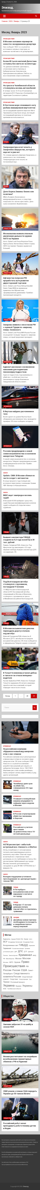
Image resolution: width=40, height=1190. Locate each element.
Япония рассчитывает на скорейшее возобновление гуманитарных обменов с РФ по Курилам (20, 1059)
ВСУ (5, 941)
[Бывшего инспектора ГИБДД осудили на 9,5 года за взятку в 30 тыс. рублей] (20, 523)
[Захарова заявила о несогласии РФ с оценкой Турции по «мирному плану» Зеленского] (20, 310)
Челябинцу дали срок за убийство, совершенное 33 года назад (23, 787)
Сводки (16, 917)
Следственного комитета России (16, 975)
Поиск (35, 707)
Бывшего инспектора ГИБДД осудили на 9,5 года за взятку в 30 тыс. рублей (18, 539)
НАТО (11, 962)
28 (27, 696)
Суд (30, 979)
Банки (26, 939)
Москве (26, 958)
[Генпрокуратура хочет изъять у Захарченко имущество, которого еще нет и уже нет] (20, 133)
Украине (18, 986)
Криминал (7, 362)
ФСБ (4, 989)
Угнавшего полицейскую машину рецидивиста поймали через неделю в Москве (24, 802)
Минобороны (10, 958)
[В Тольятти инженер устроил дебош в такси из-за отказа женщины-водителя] (20, 659)
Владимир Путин (28, 942)
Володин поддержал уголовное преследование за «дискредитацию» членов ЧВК (19, 879)
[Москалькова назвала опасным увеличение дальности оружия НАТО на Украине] (20, 219)
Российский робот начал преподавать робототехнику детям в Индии (19, 1125)
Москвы (5, 962)
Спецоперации (23, 979)
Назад (7, 696)
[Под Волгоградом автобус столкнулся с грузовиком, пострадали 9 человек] (20, 567)
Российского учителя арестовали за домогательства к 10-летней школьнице (24, 830)
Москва (18, 959)
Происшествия (8, 39)
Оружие (17, 962)
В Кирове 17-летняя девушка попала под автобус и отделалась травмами (25, 908)
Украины (27, 985)
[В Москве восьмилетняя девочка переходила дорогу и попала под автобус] (20, 614)
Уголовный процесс (17, 982)
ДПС (20, 951)
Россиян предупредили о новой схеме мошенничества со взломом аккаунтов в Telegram (19, 453)
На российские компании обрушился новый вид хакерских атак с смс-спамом (18, 751)
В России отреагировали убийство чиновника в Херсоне (24, 816)
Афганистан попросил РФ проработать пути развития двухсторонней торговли (16, 280)
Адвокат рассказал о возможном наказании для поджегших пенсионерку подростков (18, 369)
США (24, 970)
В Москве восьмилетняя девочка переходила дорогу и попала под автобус (18, 631)
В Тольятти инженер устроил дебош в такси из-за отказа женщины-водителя (20, 675)
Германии (32, 945)
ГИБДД (6, 532)
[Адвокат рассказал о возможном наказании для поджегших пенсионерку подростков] (20, 353)
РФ (27, 966)
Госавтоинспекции (18, 948)
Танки (6, 982)
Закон (5, 473)
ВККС (30, 939)
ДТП (25, 951)
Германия (7, 948)
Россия (16, 970)
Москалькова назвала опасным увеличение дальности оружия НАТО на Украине (18, 236)
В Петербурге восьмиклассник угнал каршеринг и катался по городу (23, 892)
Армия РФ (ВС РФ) (17, 939)
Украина (9, 985)
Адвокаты (6, 939)
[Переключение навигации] (4, 16)
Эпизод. (8, 7)
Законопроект (13, 955)
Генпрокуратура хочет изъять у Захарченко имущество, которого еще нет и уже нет (19, 149)
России (7, 970)
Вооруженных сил (10, 945)
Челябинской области (14, 989)
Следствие (14, 979)
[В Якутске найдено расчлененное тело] (20, 397)
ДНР (15, 951)
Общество (7, 228)
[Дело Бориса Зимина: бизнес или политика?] (20, 177)
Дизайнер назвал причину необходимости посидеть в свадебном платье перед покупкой (25, 923)
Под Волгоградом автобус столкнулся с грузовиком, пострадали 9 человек (15, 584)
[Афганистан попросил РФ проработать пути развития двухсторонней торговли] (20, 264)
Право (6, 142)
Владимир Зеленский (15, 942)
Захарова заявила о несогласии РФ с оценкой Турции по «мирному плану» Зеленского (19, 327)
